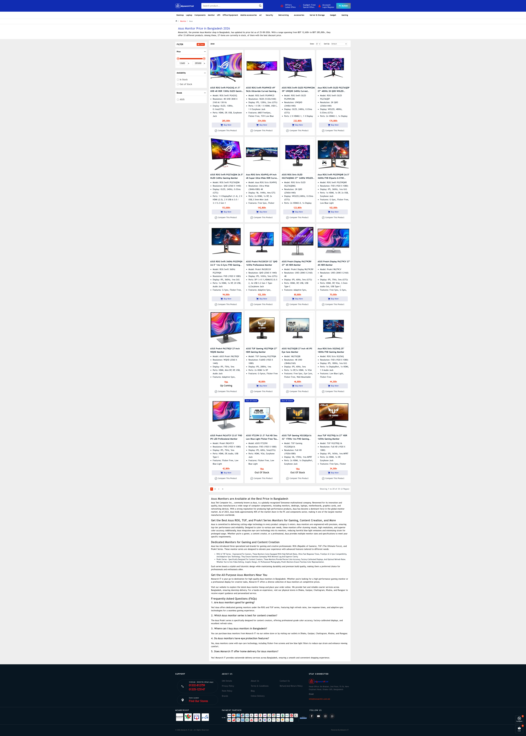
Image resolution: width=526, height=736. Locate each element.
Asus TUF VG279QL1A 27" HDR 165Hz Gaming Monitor (332, 437)
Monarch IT (344, 730)
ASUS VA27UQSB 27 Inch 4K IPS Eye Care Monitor (297, 350)
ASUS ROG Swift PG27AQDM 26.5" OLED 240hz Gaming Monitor (226, 176)
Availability (181, 73)
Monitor (183, 21)
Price (179, 52)
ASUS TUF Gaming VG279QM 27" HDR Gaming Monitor (261, 350)
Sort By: (327, 44)
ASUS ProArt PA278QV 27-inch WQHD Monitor (225, 350)
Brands (179, 93)
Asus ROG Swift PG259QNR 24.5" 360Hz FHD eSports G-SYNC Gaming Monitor (333, 176)
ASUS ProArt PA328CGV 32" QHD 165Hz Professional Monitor (261, 263)
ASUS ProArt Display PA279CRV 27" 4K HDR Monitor (296, 263)
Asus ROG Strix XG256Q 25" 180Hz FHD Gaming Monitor (331, 350)
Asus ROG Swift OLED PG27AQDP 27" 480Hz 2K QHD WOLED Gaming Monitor (333, 89)
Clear (201, 44)
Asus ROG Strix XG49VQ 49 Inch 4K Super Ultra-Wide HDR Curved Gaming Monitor (262, 176)
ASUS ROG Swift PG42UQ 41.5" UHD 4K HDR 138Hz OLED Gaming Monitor (226, 89)
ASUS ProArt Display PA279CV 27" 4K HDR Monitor (334, 263)
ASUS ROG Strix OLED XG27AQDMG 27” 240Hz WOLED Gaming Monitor (297, 176)
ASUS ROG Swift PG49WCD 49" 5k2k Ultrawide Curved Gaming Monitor (261, 89)
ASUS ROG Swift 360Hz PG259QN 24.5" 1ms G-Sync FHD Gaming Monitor (226, 263)
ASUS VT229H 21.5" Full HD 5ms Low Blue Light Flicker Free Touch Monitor (262, 437)
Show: (312, 44)
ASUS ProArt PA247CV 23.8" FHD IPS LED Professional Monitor (226, 437)
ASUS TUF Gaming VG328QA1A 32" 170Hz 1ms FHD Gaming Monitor (296, 437)
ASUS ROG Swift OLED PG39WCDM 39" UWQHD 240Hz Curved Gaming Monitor (298, 89)
